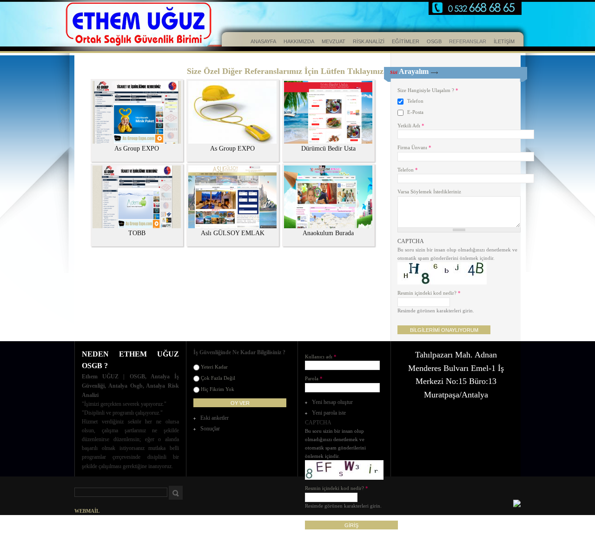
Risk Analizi (368, 41)
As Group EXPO (136, 148)
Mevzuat (333, 41)
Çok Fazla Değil (218, 378)
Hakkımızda (299, 41)
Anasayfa (263, 41)
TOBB (136, 233)
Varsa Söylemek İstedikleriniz (429, 191)
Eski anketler (214, 418)
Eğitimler (405, 41)
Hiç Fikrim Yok (217, 389)
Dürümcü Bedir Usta (328, 148)
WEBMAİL (86, 511)
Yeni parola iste (329, 413)
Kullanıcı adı (321, 356)
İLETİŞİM (504, 41)
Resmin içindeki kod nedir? (429, 293)
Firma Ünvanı (414, 147)
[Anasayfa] (116, 25)
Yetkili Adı (410, 125)
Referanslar (467, 41)
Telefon (415, 101)
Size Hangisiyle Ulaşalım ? (427, 90)
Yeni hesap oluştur (332, 402)
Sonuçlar (210, 428)
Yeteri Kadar (214, 367)
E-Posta (415, 112)
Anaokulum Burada (328, 233)
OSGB (434, 41)
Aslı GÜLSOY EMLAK (232, 233)
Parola (314, 378)
